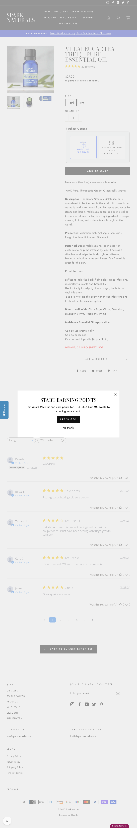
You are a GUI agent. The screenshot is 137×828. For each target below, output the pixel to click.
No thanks (69, 428)
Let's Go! (68, 419)
